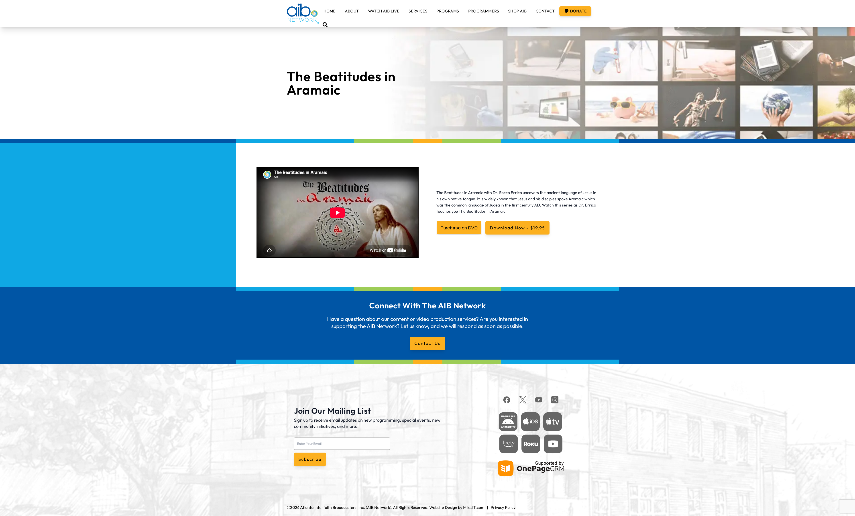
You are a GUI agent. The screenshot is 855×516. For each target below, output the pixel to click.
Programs (447, 11)
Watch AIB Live (384, 11)
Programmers (483, 11)
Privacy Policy (503, 507)
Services (418, 11)
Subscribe (310, 459)
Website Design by (456, 507)
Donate (578, 11)
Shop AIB (517, 11)
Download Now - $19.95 (517, 228)
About (352, 11)
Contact (545, 11)
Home (330, 11)
